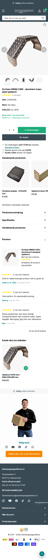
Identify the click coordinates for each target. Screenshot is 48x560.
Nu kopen (24, 137)
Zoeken (43, 18)
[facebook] (19, 447)
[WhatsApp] (33, 447)
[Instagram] (6, 447)
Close (24, 508)
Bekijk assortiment (3, 11)
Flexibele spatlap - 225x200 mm (14, 192)
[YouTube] (13, 447)
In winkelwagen (32, 130)
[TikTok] (23, 501)
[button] (43, 24)
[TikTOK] (26, 447)
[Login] (39, 11)
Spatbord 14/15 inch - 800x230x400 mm (11, 376)
